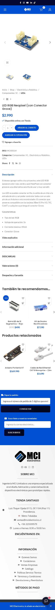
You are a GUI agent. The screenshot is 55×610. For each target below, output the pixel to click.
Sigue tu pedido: (11, 395)
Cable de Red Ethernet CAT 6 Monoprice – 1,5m (40, 369)
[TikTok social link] (34, 3)
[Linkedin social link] (31, 3)
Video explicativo (9, 237)
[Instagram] (29, 467)
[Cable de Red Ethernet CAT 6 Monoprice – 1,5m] (40, 353)
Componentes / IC (10, 93)
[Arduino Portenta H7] (14, 353)
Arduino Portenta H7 (14, 368)
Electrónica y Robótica (27, 90)
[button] (5, 42)
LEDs (23, 93)
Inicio (4, 90)
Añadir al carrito (27, 128)
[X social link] (13, 163)
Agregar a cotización (16, 135)
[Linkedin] (32, 467)
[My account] (50, 9)
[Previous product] (4, 99)
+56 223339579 (29, 524)
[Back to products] (7, 99)
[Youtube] (25, 467)
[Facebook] (22, 467)
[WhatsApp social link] (20, 163)
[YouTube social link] (27, 3)
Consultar (25, 409)
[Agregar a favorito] (22, 298)
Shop (12, 90)
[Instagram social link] (24, 3)
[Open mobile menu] (5, 9)
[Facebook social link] (20, 3)
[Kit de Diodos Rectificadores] (40, 306)
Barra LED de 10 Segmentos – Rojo (14, 322)
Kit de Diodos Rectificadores (40, 322)
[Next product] (10, 99)
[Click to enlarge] (7, 62)
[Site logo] (28, 9)
